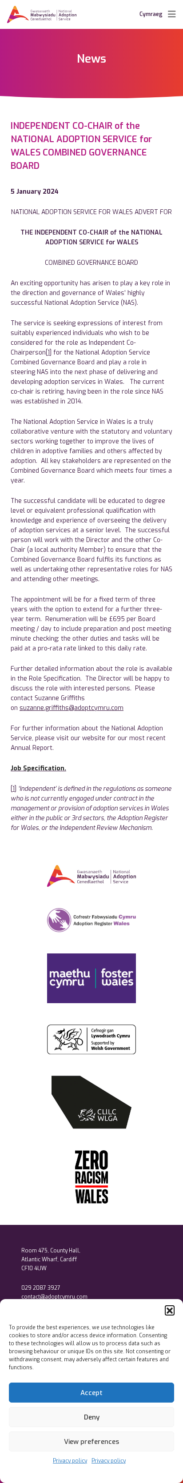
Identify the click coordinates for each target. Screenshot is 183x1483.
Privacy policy (70, 1460)
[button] (169, 1310)
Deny (91, 1417)
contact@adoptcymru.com (54, 1296)
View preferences (91, 1441)
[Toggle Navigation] (172, 14)
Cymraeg (151, 14)
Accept (91, 1392)
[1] (49, 352)
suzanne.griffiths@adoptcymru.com (71, 708)
